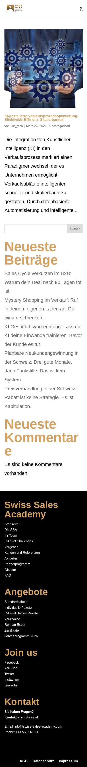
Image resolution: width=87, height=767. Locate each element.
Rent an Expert (15, 624)
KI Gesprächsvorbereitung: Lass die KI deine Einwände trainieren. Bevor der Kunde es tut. (43, 335)
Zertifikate (11, 630)
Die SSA (10, 530)
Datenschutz (43, 761)
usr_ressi (16, 126)
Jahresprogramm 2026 (21, 636)
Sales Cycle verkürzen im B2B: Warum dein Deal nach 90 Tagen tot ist (42, 282)
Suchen (75, 229)
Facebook (11, 662)
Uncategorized (59, 126)
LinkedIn (10, 685)
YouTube (10, 668)
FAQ (7, 575)
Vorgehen (11, 547)
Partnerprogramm (17, 564)
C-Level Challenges (18, 541)
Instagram (11, 679)
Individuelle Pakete (18, 607)
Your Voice (12, 619)
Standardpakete (15, 602)
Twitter (9, 674)
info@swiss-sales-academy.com (38, 726)
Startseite (11, 524)
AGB (24, 761)
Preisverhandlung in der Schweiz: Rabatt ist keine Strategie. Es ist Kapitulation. (40, 397)
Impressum (68, 761)
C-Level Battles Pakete (21, 613)
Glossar (10, 570)
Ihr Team (10, 535)
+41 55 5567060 (27, 732)
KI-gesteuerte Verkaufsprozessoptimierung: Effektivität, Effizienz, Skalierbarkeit (41, 118)
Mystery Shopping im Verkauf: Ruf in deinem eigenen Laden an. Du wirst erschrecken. (41, 308)
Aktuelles (11, 558)
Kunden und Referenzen (22, 552)
